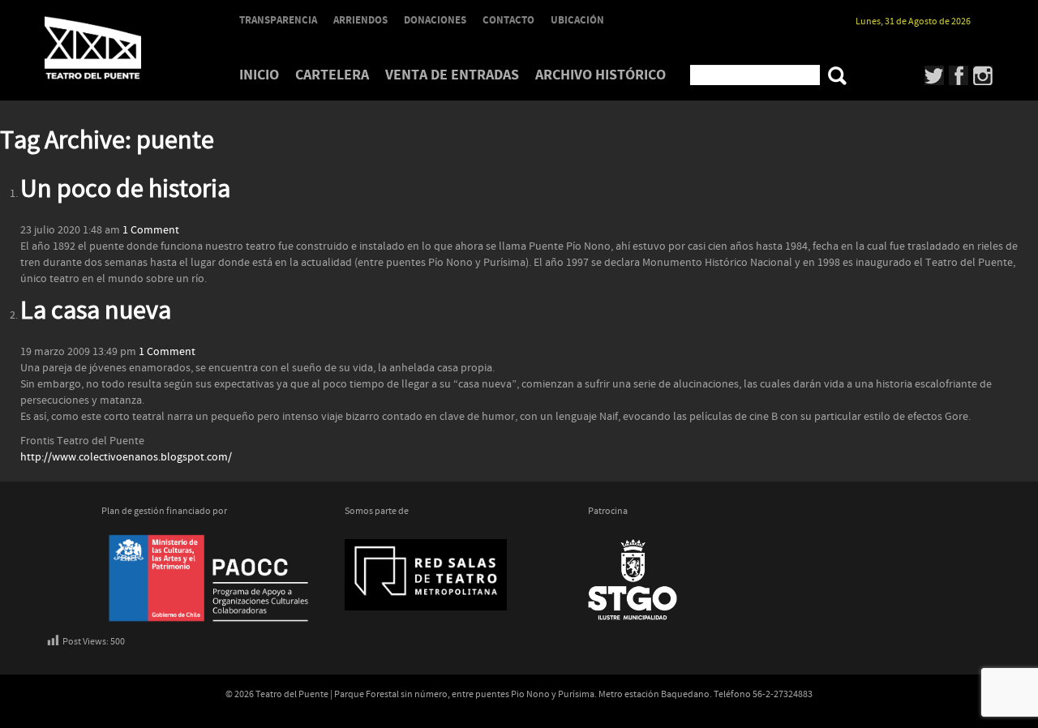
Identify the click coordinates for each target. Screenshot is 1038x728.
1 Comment (150, 230)
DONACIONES (435, 20)
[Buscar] (837, 76)
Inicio (259, 75)
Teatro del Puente (113, 47)
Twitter (934, 75)
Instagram (983, 75)
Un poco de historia (125, 190)
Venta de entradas (452, 75)
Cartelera (332, 75)
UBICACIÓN (577, 20)
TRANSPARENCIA (278, 20)
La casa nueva (95, 311)
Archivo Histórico (600, 75)
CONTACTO (508, 20)
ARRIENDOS (360, 20)
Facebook (959, 75)
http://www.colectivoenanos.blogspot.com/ (126, 457)
